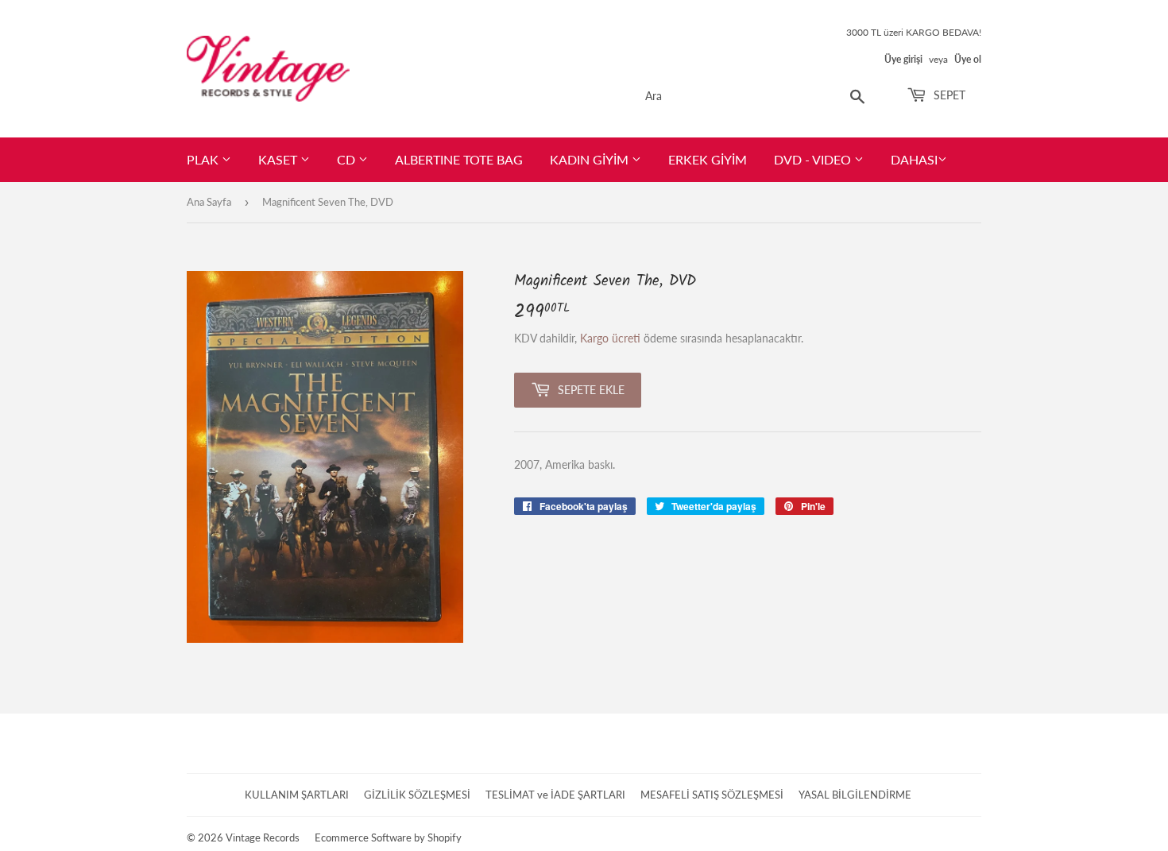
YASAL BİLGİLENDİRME (855, 794)
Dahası (914, 159)
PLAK (204, 159)
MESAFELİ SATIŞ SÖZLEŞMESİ (711, 794)
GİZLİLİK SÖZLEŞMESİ (417, 794)
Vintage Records (263, 837)
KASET (279, 159)
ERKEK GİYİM (707, 159)
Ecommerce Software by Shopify (388, 837)
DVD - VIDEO (814, 159)
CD (347, 159)
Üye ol (967, 59)
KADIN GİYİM (591, 159)
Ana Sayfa (209, 201)
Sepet (947, 95)
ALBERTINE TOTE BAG (459, 159)
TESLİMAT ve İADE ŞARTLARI (555, 794)
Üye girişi (903, 59)
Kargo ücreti (610, 338)
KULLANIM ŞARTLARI (297, 794)
